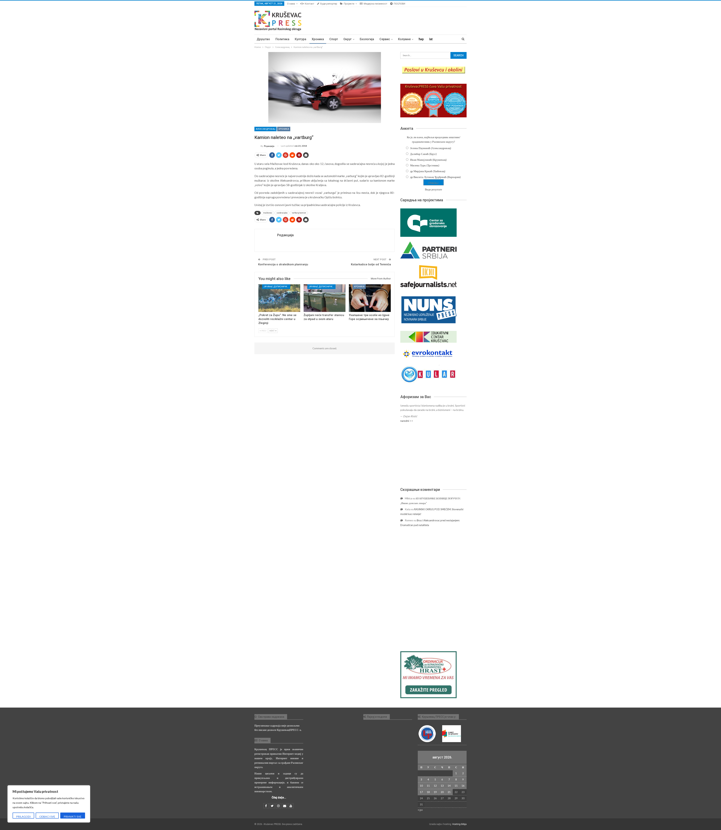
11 (428, 785)
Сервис (384, 39)
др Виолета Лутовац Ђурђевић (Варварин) (435, 177)
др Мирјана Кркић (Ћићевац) (427, 171)
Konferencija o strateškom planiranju (283, 264)
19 (435, 792)
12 (435, 785)
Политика (282, 39)
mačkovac (267, 213)
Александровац (265, 129)
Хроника (318, 39)
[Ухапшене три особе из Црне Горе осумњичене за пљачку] (370, 298)
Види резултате (433, 189)
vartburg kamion (299, 213)
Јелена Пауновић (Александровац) (430, 148)
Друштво (263, 39)
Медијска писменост (375, 3)
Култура (300, 39)
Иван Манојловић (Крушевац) (428, 159)
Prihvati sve (72, 816)
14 (449, 785)
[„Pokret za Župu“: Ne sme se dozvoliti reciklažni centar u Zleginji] (279, 298)
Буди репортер (328, 3)
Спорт (333, 39)
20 (442, 792)
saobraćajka (282, 213)
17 (421, 792)
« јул (420, 809)
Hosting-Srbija (459, 824)
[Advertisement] (433, 455)
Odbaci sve (47, 816)
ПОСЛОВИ (399, 3)
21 (449, 792)
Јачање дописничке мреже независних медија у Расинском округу (276, 286)
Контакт (309, 3)
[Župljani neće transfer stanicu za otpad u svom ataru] (324, 298)
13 (442, 785)
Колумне (404, 39)
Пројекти (349, 3)
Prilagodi (23, 816)
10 (421, 785)
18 (428, 792)
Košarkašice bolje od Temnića (371, 264)
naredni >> (406, 420)
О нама (291, 3)
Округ (347, 39)
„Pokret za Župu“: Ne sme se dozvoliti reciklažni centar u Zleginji (277, 319)
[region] (49, 803)
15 (456, 785)
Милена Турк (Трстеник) (424, 165)
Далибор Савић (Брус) (423, 153)
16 (463, 785)
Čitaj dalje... (279, 797)
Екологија (367, 39)
